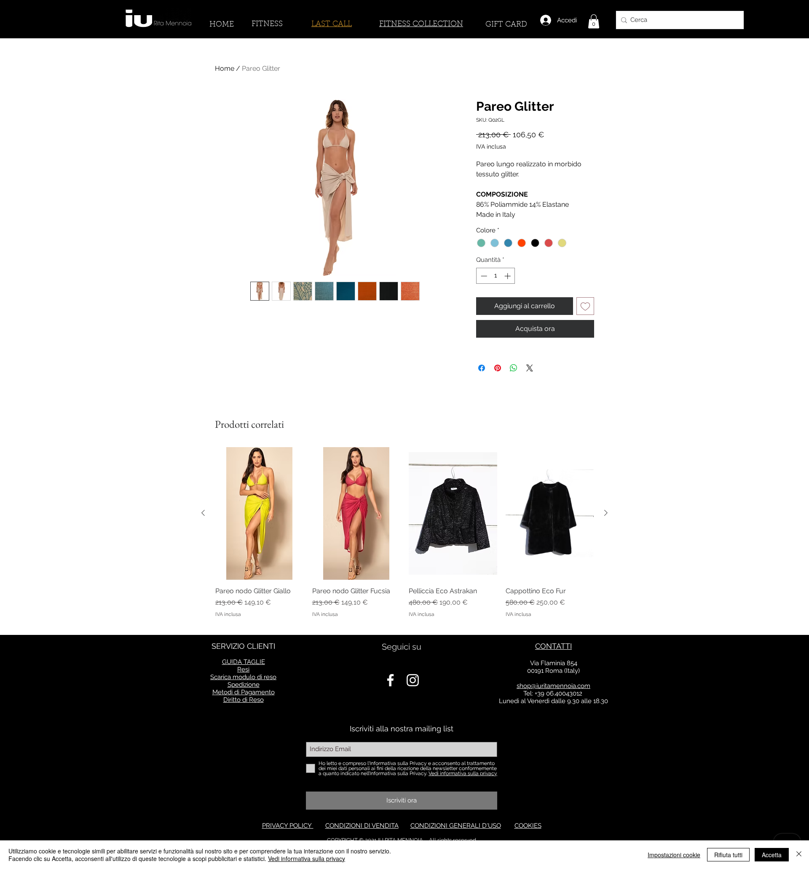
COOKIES (527, 825)
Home (224, 68)
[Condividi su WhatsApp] (514, 368)
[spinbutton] (496, 276)
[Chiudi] (799, 854)
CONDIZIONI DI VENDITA (362, 825)
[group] (404, 537)
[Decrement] (483, 276)
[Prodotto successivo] (606, 513)
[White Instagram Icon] (412, 680)
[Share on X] (530, 368)
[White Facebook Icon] (390, 680)
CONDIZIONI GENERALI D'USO (455, 825)
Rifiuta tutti (728, 854)
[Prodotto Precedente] (203, 513)
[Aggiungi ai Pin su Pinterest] (498, 368)
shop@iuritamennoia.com (553, 686)
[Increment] (508, 276)
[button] (594, 21)
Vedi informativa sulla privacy (306, 858)
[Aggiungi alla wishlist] (585, 306)
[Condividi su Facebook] (482, 368)
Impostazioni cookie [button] (674, 854)
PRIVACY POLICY (287, 825)
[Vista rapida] (259, 513)
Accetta (772, 854)
